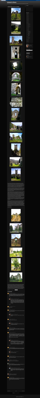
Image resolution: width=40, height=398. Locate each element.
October (28, 25)
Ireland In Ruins (11, 2)
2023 (27, 16)
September (29, 26)
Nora (9, 306)
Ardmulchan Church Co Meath (28, 35)
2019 (27, 19)
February (28, 37)
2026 (27, 13)
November (29, 24)
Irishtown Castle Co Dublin (29, 31)
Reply (9, 296)
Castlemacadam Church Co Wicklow (29, 33)
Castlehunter (12, 314)
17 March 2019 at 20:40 (13, 347)
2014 (27, 39)
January (28, 38)
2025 (27, 14)
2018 (27, 20)
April (28, 30)
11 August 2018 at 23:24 (13, 332)
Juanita (9, 347)
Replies (10, 297)
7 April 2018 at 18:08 (16, 314)
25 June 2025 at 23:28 (12, 363)
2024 (27, 15)
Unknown (10, 332)
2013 (27, 40)
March (28, 36)
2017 (27, 21)
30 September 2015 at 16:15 (12, 306)
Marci (9, 363)
